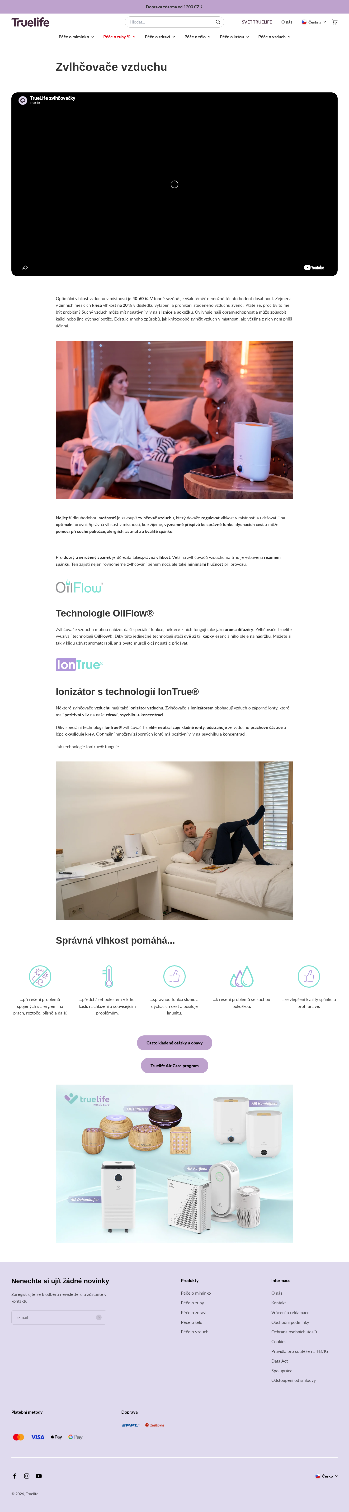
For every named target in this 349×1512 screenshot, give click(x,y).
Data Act (279, 1361)
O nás (286, 21)
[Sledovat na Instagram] (27, 1476)
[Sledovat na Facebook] (14, 1476)
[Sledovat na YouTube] (39, 1476)
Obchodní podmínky (290, 1322)
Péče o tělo (195, 36)
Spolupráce (281, 1370)
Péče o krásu (232, 36)
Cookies (278, 1341)
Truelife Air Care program (175, 1065)
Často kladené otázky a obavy (174, 1042)
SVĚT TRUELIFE (257, 21)
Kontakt (278, 1302)
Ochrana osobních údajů (294, 1331)
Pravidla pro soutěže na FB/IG (299, 1351)
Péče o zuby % (117, 36)
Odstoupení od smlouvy (293, 1380)
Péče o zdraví (157, 36)
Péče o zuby (192, 1302)
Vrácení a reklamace (290, 1312)
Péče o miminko (74, 36)
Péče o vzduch (272, 36)
